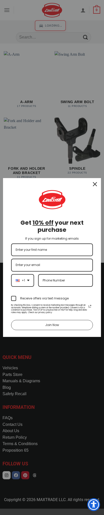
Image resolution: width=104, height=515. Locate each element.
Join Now (52, 325)
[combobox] (22, 280)
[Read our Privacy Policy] (90, 306)
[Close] (95, 184)
